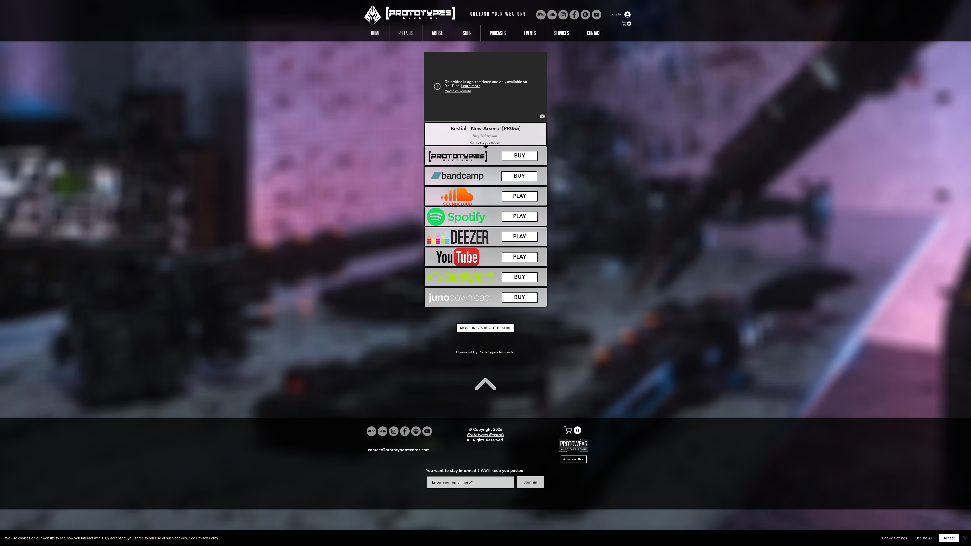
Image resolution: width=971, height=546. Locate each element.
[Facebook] (574, 14)
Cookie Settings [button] (894, 537)
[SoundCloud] (552, 14)
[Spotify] (585, 14)
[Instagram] (563, 14)
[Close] (965, 538)
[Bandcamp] (541, 14)
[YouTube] (596, 14)
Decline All (923, 537)
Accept (949, 537)
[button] (627, 23)
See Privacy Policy (203, 537)
